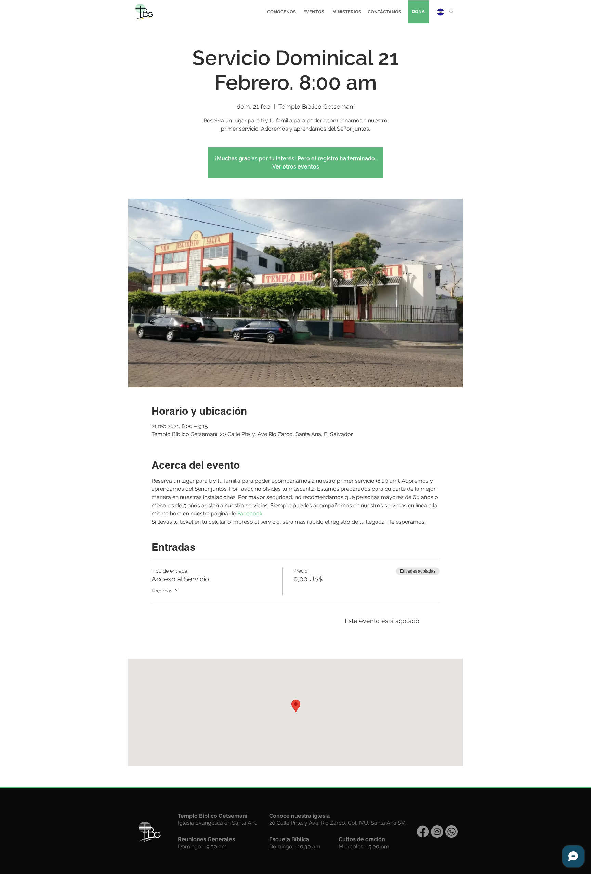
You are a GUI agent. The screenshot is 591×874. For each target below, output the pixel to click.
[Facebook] (423, 831)
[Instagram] (437, 831)
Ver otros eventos (295, 166)
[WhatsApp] (451, 831)
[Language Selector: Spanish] (444, 11)
